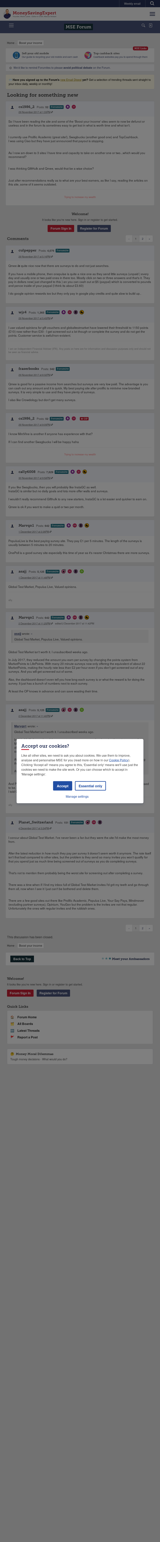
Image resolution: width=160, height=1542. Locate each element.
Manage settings (77, 796)
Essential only (90, 785)
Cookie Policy (118, 760)
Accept (62, 785)
